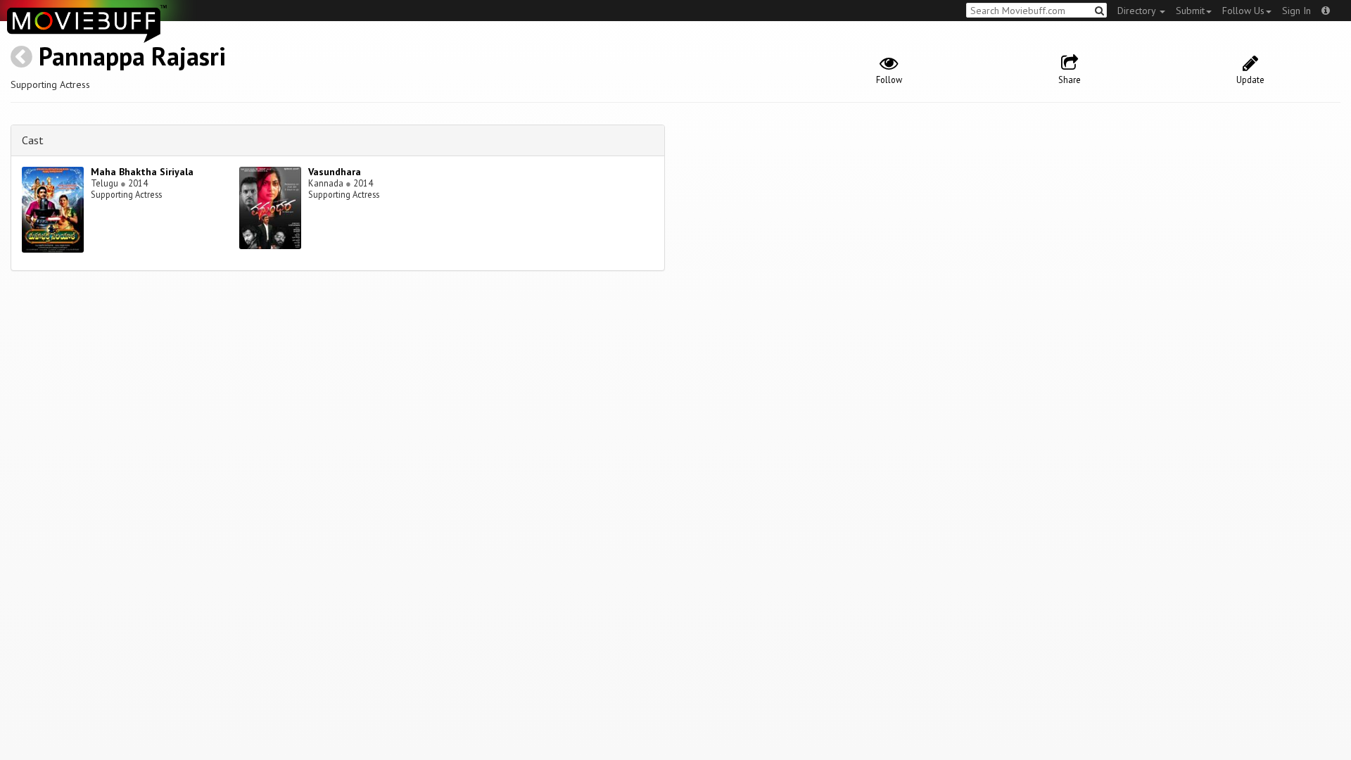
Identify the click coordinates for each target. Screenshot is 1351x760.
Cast (33, 140)
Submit (1190, 10)
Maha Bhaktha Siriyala (142, 171)
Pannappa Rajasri (132, 55)
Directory (1137, 10)
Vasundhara (334, 171)
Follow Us (1243, 10)
